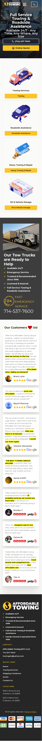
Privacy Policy (31, 712)
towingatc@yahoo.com (13, 656)
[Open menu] (24, 4)
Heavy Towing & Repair (21, 170)
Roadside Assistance (21, 133)
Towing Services (10, 670)
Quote (5, 677)
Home (5, 666)
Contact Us (8, 680)
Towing (21, 96)
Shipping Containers (12, 673)
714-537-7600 (9, 652)
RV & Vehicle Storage (21, 208)
